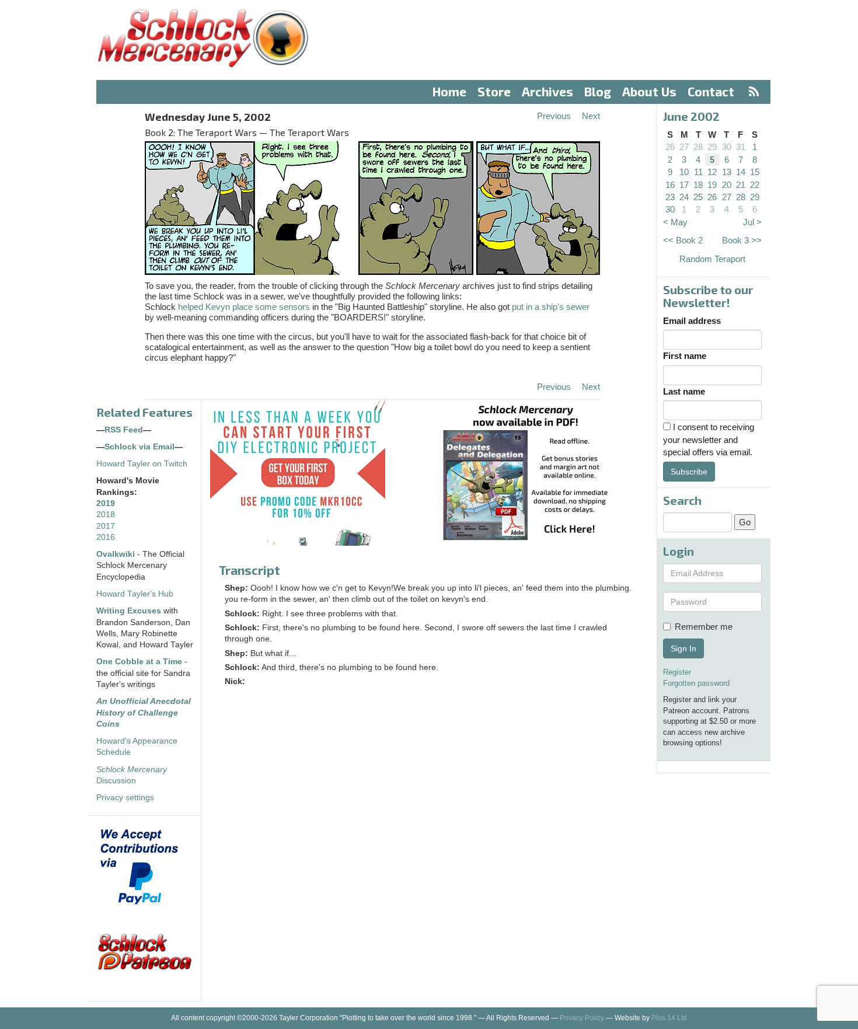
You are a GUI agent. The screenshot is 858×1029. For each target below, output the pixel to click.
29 (712, 147)
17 (684, 185)
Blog (597, 91)
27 (684, 147)
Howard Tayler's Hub (134, 594)
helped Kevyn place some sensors (244, 307)
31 (740, 147)
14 (740, 172)
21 (740, 185)
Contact (711, 91)
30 (726, 147)
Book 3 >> (742, 240)
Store (494, 91)
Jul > (752, 222)
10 (684, 172)
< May (675, 222)
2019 (105, 503)
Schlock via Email (139, 446)
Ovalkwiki (116, 554)
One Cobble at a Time (139, 661)
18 (698, 185)
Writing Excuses (128, 610)
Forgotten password (696, 683)
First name (684, 356)
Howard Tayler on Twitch (141, 463)
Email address (692, 321)
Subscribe (689, 471)
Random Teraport (712, 259)
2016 (105, 537)
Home (449, 91)
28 (698, 147)
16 (670, 185)
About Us (649, 91)
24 (684, 197)
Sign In (683, 648)
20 (726, 185)
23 (670, 197)
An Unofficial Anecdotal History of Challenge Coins (143, 712)
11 (698, 172)
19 (712, 185)
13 (726, 172)
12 (712, 172)
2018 (105, 514)
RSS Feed (123, 429)
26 (670, 147)
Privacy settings (125, 797)
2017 (105, 526)
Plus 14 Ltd (669, 1018)
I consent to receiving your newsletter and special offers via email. (708, 439)
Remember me (704, 627)
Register (677, 672)
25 (698, 197)
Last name (684, 391)
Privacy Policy (582, 1018)
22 (754, 185)
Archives (547, 91)
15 (754, 172)
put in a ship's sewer (551, 307)
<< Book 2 (683, 240)
